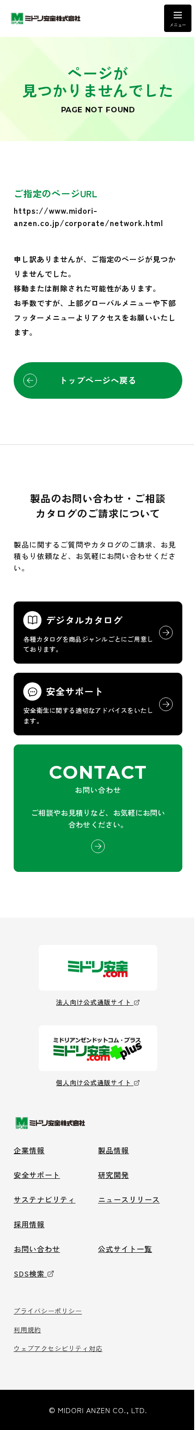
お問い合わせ (37, 1248)
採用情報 (29, 1224)
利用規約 (27, 1329)
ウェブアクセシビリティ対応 (58, 1348)
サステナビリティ (45, 1199)
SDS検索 (29, 1273)
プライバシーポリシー (48, 1310)
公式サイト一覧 (125, 1248)
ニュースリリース (129, 1199)
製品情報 (113, 1150)
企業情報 (29, 1150)
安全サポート (37, 1174)
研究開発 (113, 1174)
